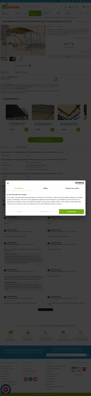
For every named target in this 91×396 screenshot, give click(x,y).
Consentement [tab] (18, 188)
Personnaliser (44, 211)
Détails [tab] (45, 188)
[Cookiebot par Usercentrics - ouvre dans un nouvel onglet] (76, 183)
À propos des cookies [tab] (72, 188)
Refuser (19, 211)
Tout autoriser (71, 211)
